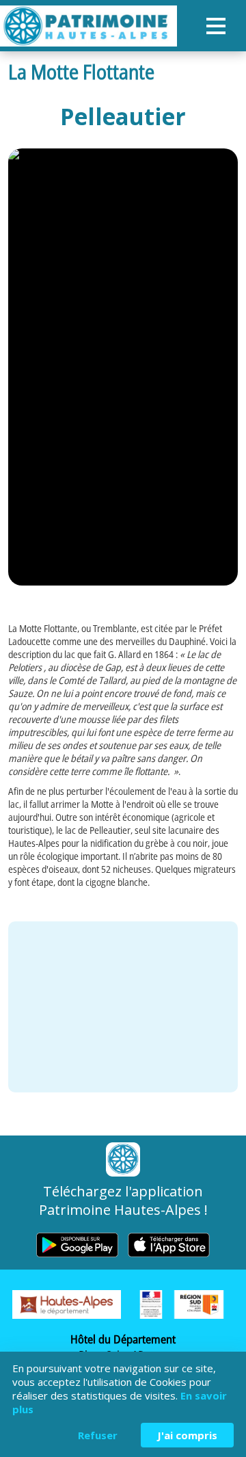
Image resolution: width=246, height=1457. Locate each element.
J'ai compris (187, 1435)
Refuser (98, 1435)
